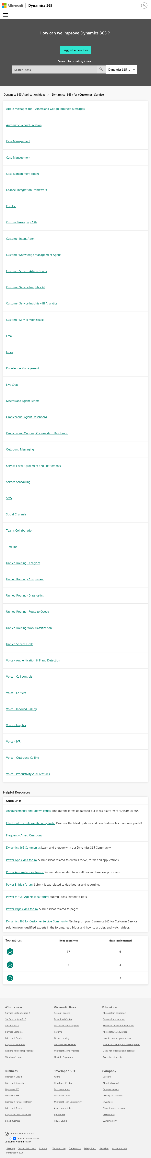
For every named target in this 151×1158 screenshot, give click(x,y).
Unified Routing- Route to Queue (27, 611)
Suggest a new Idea (75, 50)
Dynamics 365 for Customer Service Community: (37, 921)
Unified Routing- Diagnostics (25, 595)
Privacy (43, 1148)
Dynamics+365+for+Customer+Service (78, 94)
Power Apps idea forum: (21, 860)
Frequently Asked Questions (24, 835)
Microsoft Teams (13, 1108)
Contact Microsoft (27, 1148)
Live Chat (12, 385)
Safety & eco (90, 1148)
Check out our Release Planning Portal (30, 823)
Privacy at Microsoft (113, 1095)
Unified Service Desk (19, 644)
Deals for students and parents (118, 1050)
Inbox (9, 352)
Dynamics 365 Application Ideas (24, 94)
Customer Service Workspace (25, 320)
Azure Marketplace (63, 1108)
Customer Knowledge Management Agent (33, 255)
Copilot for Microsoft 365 (18, 1114)
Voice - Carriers (16, 693)
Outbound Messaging (20, 449)
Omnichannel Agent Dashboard (26, 417)
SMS (9, 498)
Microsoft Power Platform (18, 1101)
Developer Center (63, 1082)
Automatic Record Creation (23, 125)
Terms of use (58, 1148)
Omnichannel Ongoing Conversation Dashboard (37, 433)
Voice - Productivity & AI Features (28, 774)
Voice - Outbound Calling (22, 757)
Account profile (62, 1012)
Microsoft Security (14, 1082)
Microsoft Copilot (14, 1038)
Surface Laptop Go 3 (15, 1019)
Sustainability (110, 1120)
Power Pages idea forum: (22, 909)
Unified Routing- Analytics (23, 563)
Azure (57, 1076)
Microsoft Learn (62, 1095)
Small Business (12, 1120)
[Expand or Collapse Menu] (5, 15)
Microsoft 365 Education (115, 1031)
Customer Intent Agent (20, 238)
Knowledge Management (22, 368)
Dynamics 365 (40, 5)
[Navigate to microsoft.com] (12, 5)
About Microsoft (111, 1082)
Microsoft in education (114, 1012)
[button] (144, 5)
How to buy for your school (117, 1038)
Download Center (63, 1019)
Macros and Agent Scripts (22, 401)
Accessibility (109, 1114)
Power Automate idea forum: (25, 872)
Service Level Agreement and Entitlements (33, 466)
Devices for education (114, 1019)
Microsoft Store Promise (66, 1050)
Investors (107, 1101)
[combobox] (74, 69)
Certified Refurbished (65, 1044)
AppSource (59, 1114)
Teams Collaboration (19, 530)
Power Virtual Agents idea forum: (27, 897)
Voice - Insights (16, 725)
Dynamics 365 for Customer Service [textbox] (119, 69)
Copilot (11, 206)
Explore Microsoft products (19, 1050)
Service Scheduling (18, 482)
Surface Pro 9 (12, 1025)
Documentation (62, 1089)
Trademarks (75, 1148)
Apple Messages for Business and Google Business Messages (45, 109)
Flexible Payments (63, 1056)
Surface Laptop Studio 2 (17, 1012)
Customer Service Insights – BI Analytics (31, 303)
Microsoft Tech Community (68, 1101)
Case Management (18, 141)
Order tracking (61, 1038)
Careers (107, 1076)
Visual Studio (60, 1120)
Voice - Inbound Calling (21, 709)
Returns (58, 1031)
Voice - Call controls (19, 676)
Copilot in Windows (15, 1044)
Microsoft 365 (12, 1095)
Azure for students (112, 1056)
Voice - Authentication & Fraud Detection (33, 660)
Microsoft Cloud (13, 1076)
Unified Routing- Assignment (25, 579)
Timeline (11, 547)
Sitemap (10, 1148)
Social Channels (16, 514)
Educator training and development (121, 1044)
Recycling (104, 1148)
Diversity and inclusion (114, 1108)
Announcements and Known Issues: (28, 811)
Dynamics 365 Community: (23, 847)
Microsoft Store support (66, 1025)
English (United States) (22, 1133)
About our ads (119, 1148)
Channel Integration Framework (26, 190)
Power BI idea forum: (19, 884)
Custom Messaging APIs (21, 222)
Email (9, 336)
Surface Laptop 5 (14, 1031)
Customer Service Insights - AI (25, 287)
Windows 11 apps (14, 1056)
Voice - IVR (13, 741)
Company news (111, 1089)
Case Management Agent (22, 174)
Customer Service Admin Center (26, 271)
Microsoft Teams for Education (118, 1025)
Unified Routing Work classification (29, 628)
